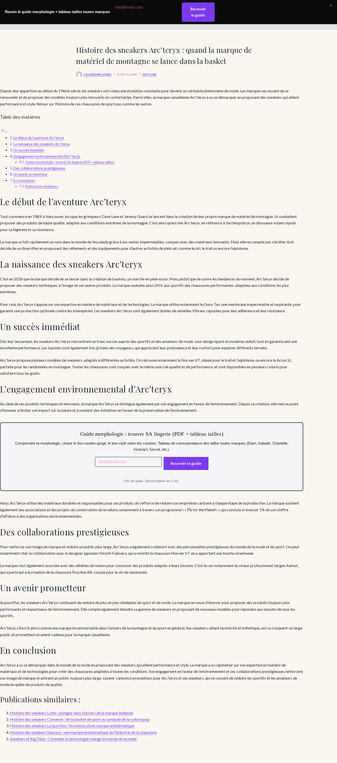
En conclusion (24, 180)
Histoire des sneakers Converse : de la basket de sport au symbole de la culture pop (80, 719)
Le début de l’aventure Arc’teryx (38, 138)
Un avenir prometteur (30, 174)
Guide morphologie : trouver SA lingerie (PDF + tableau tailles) (69, 162)
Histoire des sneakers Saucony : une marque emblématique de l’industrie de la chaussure (83, 732)
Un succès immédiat (28, 150)
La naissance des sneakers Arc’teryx (41, 144)
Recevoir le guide (186, 463)
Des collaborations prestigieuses (39, 168)
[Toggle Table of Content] (3, 131)
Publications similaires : (41, 186)
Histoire (149, 74)
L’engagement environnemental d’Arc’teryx (46, 156)
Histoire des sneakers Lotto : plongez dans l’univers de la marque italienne (71, 712)
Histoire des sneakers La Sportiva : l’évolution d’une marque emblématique (72, 725)
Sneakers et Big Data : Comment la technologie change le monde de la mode (73, 738)
